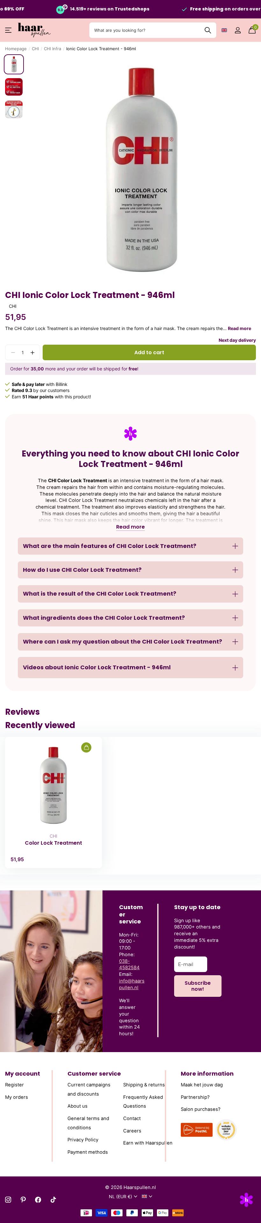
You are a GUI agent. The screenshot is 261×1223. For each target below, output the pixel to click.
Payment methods (87, 1152)
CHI (35, 48)
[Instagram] (8, 1200)
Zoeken (207, 30)
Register (14, 1085)
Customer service (94, 1074)
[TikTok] (53, 1200)
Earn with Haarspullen (148, 1143)
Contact (132, 1118)
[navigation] (14, 64)
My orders (16, 1097)
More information (207, 1074)
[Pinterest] (23, 1200)
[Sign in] (238, 30)
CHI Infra (52, 48)
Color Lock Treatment (53, 843)
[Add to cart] (86, 747)
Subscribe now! (198, 986)
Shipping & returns (144, 1085)
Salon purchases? (201, 1109)
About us (77, 1106)
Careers (132, 1130)
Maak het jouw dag (202, 1085)
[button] (32, 352)
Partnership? (195, 1097)
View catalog (8, 30)
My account (22, 1074)
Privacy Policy (82, 1140)
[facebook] (38, 1200)
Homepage (16, 48)
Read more (239, 328)
